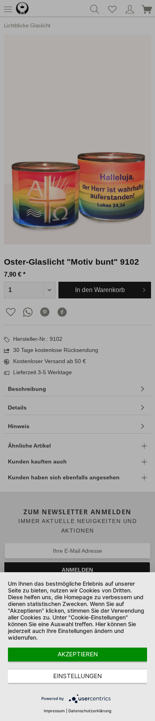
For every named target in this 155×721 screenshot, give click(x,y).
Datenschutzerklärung (89, 710)
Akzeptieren (78, 654)
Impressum (54, 710)
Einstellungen (77, 676)
